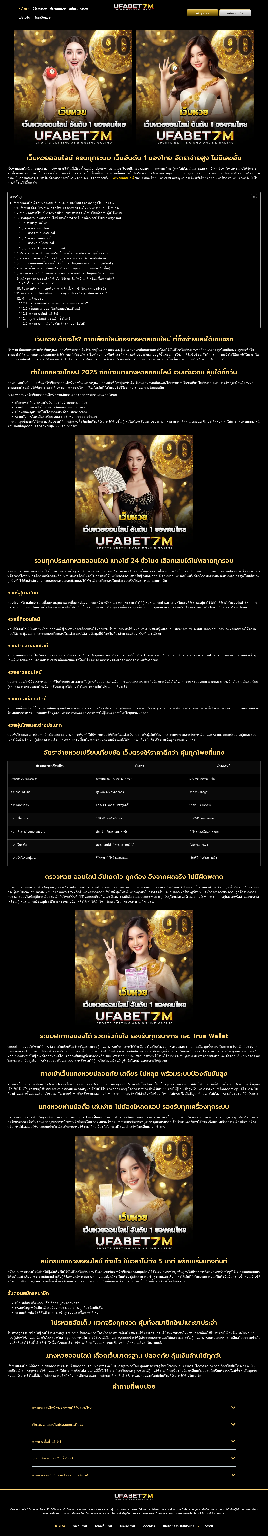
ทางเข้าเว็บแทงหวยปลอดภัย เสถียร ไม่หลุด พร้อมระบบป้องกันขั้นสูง (65, 268)
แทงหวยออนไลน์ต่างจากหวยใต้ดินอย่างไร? (58, 303)
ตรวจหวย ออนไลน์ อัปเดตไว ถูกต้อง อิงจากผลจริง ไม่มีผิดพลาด (63, 258)
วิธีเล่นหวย (40, 8)
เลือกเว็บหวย (42, 17)
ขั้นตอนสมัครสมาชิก (41, 283)
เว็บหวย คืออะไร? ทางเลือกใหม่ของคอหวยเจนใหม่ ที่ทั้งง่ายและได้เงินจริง (69, 208)
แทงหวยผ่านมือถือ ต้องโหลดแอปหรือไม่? (57, 323)
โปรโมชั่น (24, 17)
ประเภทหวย (58, 8)
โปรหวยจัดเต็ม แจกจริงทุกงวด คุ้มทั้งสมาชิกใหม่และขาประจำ (64, 288)
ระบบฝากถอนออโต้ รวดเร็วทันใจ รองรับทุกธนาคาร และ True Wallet (67, 263)
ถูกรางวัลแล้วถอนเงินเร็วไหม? (49, 318)
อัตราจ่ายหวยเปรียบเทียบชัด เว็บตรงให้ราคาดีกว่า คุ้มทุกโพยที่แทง (65, 253)
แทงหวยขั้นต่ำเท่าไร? (43, 313)
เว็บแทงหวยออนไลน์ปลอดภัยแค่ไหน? (54, 308)
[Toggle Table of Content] (252, 197)
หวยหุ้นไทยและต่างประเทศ (46, 248)
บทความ (207, 1526)
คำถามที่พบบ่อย (32, 298)
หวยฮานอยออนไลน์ (41, 233)
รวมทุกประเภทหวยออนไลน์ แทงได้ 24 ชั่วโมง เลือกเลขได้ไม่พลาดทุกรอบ (70, 218)
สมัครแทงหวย (78, 8)
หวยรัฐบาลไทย (37, 223)
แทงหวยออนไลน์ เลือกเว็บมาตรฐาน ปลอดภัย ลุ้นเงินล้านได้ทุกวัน (65, 293)
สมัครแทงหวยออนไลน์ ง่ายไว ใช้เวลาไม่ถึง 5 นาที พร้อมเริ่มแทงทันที (67, 278)
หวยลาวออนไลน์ (39, 238)
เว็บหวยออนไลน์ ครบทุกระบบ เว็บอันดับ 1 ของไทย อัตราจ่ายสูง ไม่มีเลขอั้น (63, 203)
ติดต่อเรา (149, 1526)
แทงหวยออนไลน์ (122, 178)
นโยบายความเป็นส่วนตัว (178, 1526)
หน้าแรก (24, 8)
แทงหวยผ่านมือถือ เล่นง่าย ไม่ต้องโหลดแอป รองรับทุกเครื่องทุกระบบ (67, 273)
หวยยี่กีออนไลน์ (38, 228)
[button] (134, 1410)
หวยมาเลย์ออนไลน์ (41, 243)
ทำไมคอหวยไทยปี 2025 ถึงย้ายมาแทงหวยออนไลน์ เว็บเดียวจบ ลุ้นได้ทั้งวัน (71, 213)
